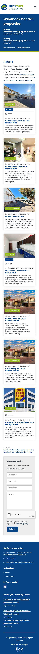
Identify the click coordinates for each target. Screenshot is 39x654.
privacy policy (22, 524)
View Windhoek (23, 48)
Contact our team (27, 75)
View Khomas (9, 48)
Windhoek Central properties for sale (19, 32)
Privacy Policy (9, 576)
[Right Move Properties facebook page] (5, 587)
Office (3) (19, 34)
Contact (7, 572)
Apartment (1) (9, 34)
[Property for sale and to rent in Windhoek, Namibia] (12, 7)
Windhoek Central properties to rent (19, 41)
